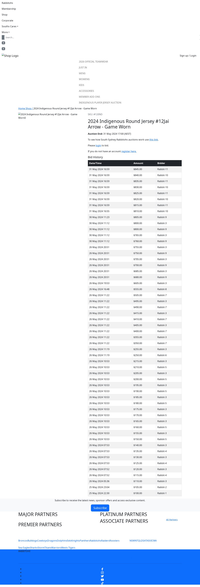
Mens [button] (82, 73)
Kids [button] (81, 85)
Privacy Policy (62, 558)
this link (153, 139)
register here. (128, 151)
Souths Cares (9, 26)
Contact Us (104, 558)
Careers (78, 558)
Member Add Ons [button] (89, 96)
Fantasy (160, 558)
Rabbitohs (7, 3)
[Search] (3, 37)
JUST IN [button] (83, 67)
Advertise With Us (124, 558)
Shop (4, 14)
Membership (9, 8)
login (98, 145)
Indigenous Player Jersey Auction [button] (100, 102)
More (5, 32)
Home (22, 108)
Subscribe (100, 508)
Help (90, 558)
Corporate (7, 20)
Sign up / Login (188, 55)
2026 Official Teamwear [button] (93, 61)
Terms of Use (42, 558)
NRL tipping (145, 558)
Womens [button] (84, 79)
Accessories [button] (86, 90)
